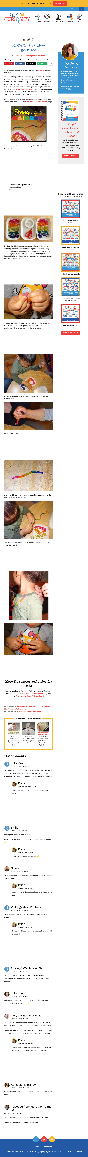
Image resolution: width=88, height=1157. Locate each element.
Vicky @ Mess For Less (26, 907)
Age (79, 21)
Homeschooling (44, 9)
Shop (54, 9)
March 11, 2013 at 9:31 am (26, 888)
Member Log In (64, 9)
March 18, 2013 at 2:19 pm (19, 1019)
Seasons (47, 21)
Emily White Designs (44, 1153)
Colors (40, 706)
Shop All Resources (70, 333)
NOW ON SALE (60, 3)
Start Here (33, 9)
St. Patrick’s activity (24, 89)
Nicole (15, 868)
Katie (21, 783)
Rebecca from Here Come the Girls (31, 1108)
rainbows (22, 711)
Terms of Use (64, 1151)
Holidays (37, 21)
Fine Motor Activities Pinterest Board (30, 696)
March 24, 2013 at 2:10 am (13, 1114)
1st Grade (41, 56)
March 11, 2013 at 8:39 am (26, 852)
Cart (75, 9)
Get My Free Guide (70, 156)
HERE (69, 89)
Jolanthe (17, 993)
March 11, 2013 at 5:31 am (19, 831)
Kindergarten (31, 56)
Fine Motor (8, 709)
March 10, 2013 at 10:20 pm (27, 786)
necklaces (37, 711)
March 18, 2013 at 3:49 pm (27, 1043)
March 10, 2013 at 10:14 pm (20, 766)
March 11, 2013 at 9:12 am (19, 910)
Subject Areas (58, 21)
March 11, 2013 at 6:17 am (19, 871)
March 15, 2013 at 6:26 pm (19, 997)
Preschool (21, 56)
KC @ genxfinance (23, 1084)
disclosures (41, 70)
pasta (29, 711)
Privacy (55, 1151)
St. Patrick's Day (20, 709)
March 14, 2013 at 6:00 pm (20, 971)
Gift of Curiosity (17, 18)
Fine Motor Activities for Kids (36, 102)
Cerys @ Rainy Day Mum (27, 1015)
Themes (70, 21)
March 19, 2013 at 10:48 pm (20, 1088)
